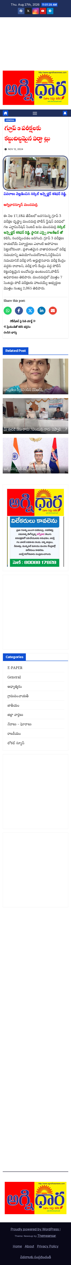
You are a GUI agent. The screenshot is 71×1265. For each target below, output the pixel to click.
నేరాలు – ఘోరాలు (19, 724)
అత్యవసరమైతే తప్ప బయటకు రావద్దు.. (28, 469)
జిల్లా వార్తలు (15, 715)
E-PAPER (14, 668)
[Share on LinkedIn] (42, 311)
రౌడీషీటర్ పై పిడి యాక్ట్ (21, 321)
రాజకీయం (14, 734)
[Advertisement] (35, 46)
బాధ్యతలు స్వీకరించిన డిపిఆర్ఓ (23, 389)
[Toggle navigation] (35, 113)
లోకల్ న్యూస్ (15, 743)
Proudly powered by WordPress (35, 1229)
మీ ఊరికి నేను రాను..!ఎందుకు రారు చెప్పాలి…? (35, 429)
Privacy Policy (47, 1246)
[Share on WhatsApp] (8, 311)
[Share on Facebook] (19, 311)
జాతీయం (13, 705)
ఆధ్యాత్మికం (14, 687)
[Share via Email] (53, 311)
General (10, 120)
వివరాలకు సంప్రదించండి (35, 1257)
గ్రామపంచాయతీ (18, 696)
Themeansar (46, 1236)
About (29, 1246)
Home (17, 1246)
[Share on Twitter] (30, 311)
